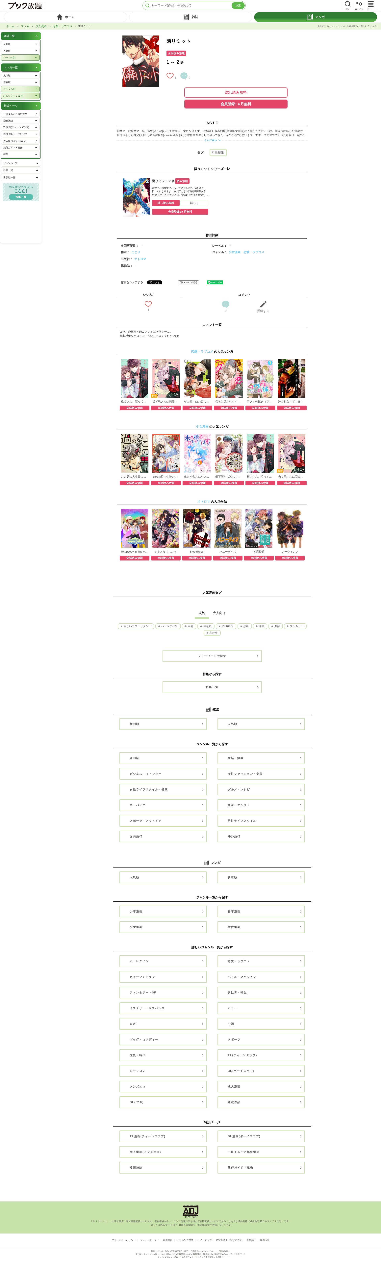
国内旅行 (136, 836)
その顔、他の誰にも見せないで (197, 401)
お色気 (207, 626)
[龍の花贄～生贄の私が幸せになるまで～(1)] (166, 436)
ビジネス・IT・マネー (146, 773)
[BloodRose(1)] (196, 510)
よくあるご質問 (185, 1240)
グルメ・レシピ (239, 789)
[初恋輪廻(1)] (258, 510)
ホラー (232, 1008)
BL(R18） (137, 1102)
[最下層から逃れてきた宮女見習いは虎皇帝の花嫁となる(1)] (228, 436)
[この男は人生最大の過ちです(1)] (134, 436)
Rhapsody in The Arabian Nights (134, 551)
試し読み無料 (236, 92)
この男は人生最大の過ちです (134, 476)
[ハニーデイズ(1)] (227, 510)
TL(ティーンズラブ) (242, 1055)
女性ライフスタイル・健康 (149, 789)
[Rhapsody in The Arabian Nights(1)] (134, 510)
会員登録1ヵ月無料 (236, 104)
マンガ (25, 26)
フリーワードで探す (212, 655)
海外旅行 (234, 836)
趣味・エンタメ (239, 805)
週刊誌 (134, 758)
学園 (231, 1023)
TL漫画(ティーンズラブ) (147, 1136)
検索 (238, 5)
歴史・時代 (138, 1055)
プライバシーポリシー (124, 1240)
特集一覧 (212, 687)
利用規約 (167, 1240)
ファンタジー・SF (143, 992)
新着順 (232, 877)
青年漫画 (234, 911)
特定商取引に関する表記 (229, 1240)
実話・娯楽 (236, 758)
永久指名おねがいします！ (197, 476)
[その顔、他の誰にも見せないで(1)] (197, 361)
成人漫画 (234, 1086)
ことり (135, 252)
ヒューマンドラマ (142, 976)
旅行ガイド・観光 (240, 1167)
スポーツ (234, 1039)
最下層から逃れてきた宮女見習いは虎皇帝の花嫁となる (228, 476)
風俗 (276, 626)
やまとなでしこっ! (165, 551)
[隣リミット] (140, 37)
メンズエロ (138, 1086)
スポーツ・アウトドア (146, 820)
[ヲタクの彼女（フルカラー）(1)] (260, 361)
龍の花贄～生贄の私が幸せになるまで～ (165, 476)
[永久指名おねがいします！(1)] (197, 436)
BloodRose (197, 551)
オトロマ (140, 259)
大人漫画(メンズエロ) (145, 1152)
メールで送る (190, 282)
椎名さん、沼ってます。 (134, 401)
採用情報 (264, 1240)
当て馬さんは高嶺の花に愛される (165, 401)
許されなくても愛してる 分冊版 (291, 401)
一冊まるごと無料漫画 (244, 1152)
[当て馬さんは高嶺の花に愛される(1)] (166, 361)
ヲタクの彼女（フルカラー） (260, 401)
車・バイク (138, 805)
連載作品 (234, 1102)
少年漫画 (136, 911)
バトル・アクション (242, 976)
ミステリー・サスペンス (147, 1008)
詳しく (194, 202)
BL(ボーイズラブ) (241, 1070)
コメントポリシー (149, 1240)
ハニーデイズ (227, 551)
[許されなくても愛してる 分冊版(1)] (291, 361)
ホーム (10, 26)
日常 (133, 1023)
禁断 (245, 626)
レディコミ (138, 1070)
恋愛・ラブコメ (62, 26)
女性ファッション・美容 (245, 773)
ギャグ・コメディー (144, 1039)
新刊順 (134, 724)
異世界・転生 (237, 992)
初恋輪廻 (259, 551)
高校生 (213, 632)
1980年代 (227, 626)
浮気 (261, 626)
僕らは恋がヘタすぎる (228, 401)
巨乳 (190, 626)
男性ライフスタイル (242, 820)
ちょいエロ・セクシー (137, 626)
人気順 (232, 724)
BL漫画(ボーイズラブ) (244, 1136)
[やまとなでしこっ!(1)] (165, 510)
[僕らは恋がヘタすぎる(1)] (229, 361)
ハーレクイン (169, 626)
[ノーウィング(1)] (289, 510)
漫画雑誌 (136, 1167)
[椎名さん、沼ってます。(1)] (134, 361)
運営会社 (251, 1240)
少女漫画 (41, 26)
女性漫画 (234, 927)
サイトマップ (204, 1240)
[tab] (65, 17)
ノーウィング (290, 551)
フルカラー (296, 626)
